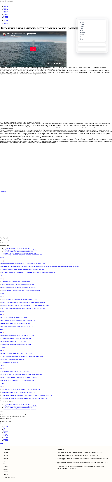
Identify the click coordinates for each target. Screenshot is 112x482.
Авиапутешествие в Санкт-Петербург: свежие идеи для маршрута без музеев (24, 398)
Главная (6, 5)
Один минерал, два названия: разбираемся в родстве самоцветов (23, 254)
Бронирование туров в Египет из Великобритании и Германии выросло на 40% (25, 305)
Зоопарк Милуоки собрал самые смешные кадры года (20, 253)
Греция (6, 16)
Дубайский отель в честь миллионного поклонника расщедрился (20, 290)
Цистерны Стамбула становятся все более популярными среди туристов (22, 269)
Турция (6, 6)
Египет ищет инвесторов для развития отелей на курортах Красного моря (23, 302)
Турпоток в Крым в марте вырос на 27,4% (13, 341)
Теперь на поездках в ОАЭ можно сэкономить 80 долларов (18, 287)
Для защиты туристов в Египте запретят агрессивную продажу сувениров (23, 308)
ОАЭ (5, 8)
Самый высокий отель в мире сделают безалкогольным (17, 284)
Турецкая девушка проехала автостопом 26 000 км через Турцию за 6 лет (23, 263)
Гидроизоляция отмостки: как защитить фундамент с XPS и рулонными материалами (26, 395)
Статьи (6, 17)
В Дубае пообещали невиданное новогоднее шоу (15, 281)
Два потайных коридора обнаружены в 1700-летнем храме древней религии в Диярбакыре (28, 272)
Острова (6, 14)
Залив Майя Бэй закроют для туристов (12, 359)
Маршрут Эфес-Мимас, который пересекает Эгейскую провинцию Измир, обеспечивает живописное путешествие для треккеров (40, 266)
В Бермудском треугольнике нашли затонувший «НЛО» (20, 250)
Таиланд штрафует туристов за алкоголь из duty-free (16, 353)
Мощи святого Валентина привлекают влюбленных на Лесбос (19, 377)
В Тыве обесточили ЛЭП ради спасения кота (17, 248)
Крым (5, 12)
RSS (1, 260)
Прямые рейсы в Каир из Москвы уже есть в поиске (16, 338)
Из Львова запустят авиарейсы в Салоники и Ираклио (17, 380)
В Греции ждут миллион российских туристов (15, 371)
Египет (6, 9)
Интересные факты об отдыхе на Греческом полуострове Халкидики (21, 374)
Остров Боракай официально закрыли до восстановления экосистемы (22, 356)
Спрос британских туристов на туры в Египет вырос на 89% (19, 299)
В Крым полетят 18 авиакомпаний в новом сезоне (16, 344)
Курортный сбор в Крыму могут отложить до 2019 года (17, 335)
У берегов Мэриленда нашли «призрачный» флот (18, 251)
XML (1, 443)
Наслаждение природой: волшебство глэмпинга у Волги (18, 392)
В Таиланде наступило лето (9, 362)
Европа (6, 11)
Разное (6, 439)
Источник (3, 191)
